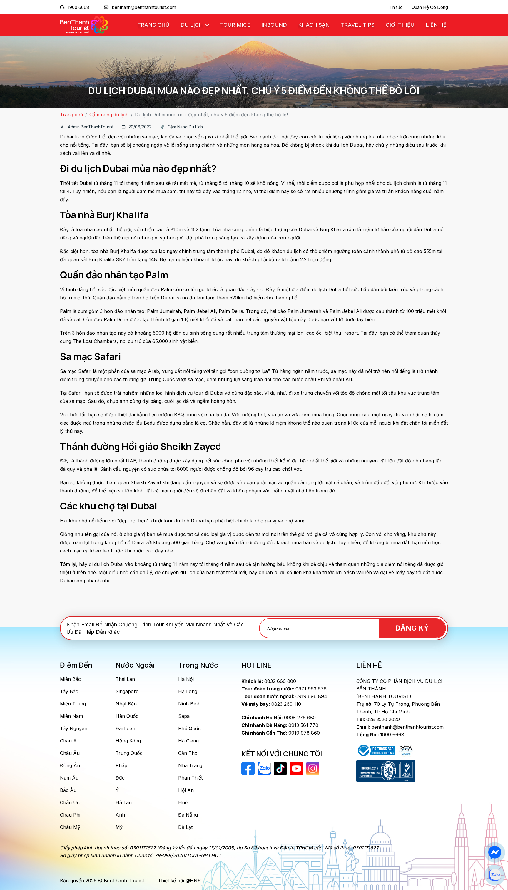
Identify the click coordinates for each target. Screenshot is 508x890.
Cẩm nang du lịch (108, 115)
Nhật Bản (126, 704)
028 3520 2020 (378, 719)
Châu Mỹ (70, 827)
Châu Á (68, 741)
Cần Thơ (188, 753)
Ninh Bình (189, 704)
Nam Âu (69, 778)
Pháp (121, 765)
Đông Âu (70, 765)
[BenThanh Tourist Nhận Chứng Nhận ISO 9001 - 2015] (385, 771)
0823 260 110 (271, 704)
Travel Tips (358, 25)
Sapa (184, 716)
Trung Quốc (129, 753)
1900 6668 (380, 735)
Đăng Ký (412, 628)
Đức (120, 778)
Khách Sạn (314, 25)
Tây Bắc (69, 691)
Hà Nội (186, 679)
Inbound (274, 25)
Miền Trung (73, 704)
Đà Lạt (185, 827)
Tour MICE (235, 25)
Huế (183, 802)
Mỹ (119, 827)
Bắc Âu (68, 790)
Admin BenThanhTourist (90, 126)
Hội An (186, 790)
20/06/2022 (139, 126)
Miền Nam (71, 716)
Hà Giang (188, 741)
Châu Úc (70, 802)
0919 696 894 (284, 696)
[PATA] (406, 750)
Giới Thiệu (400, 25)
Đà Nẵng (188, 815)
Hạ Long (187, 691)
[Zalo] (494, 875)
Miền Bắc (70, 679)
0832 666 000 (268, 681)
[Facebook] (494, 852)
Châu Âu (70, 753)
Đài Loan (125, 728)
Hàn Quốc (127, 716)
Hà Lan (124, 802)
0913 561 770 (279, 725)
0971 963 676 (284, 689)
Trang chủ (153, 25)
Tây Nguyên (73, 728)
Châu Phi (70, 815)
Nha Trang (190, 765)
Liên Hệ (436, 25)
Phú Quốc (189, 728)
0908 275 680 (278, 717)
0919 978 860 (280, 733)
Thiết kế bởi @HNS (179, 881)
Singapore (127, 691)
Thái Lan (125, 679)
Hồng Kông (128, 741)
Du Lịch (192, 25)
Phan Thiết (190, 778)
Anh (120, 815)
